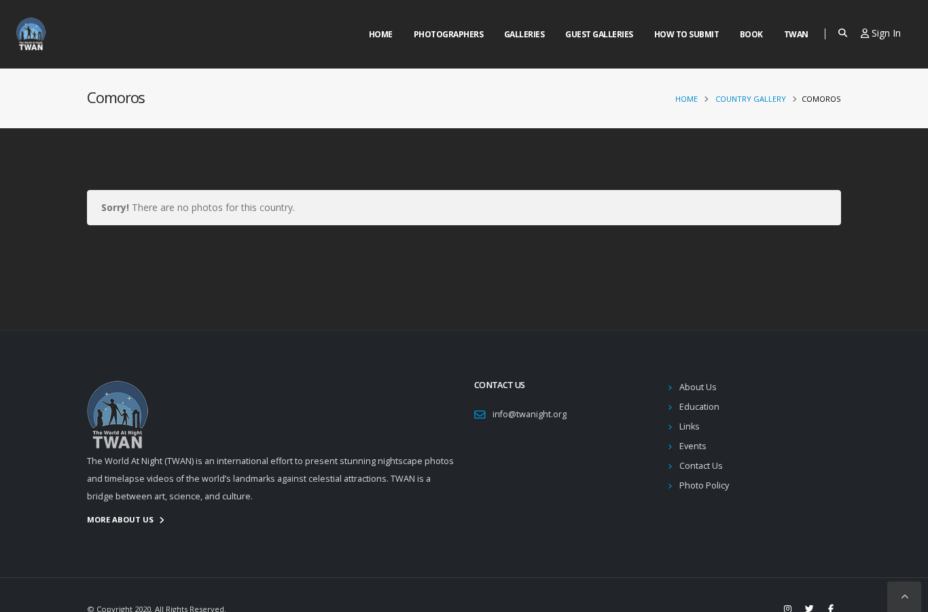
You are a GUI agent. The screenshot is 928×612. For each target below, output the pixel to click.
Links (689, 426)
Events (693, 446)
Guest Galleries (599, 34)
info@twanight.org (530, 414)
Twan (796, 34)
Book (751, 34)
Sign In (885, 32)
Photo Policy (704, 485)
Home (381, 34)
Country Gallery (750, 99)
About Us (698, 387)
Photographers (449, 34)
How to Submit (686, 34)
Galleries (524, 34)
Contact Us (701, 466)
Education (699, 407)
